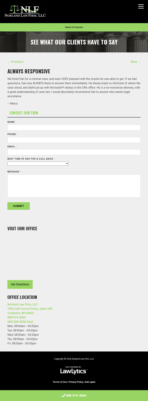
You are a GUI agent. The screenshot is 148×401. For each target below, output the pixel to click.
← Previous (15, 61)
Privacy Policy (76, 382)
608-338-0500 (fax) (20, 321)
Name (11, 122)
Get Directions (20, 284)
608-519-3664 (76, 395)
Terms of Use (60, 382)
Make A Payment (74, 27)
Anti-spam (90, 382)
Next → (136, 61)
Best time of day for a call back (31, 159)
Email (12, 146)
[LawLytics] (74, 370)
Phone (12, 134)
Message (14, 171)
